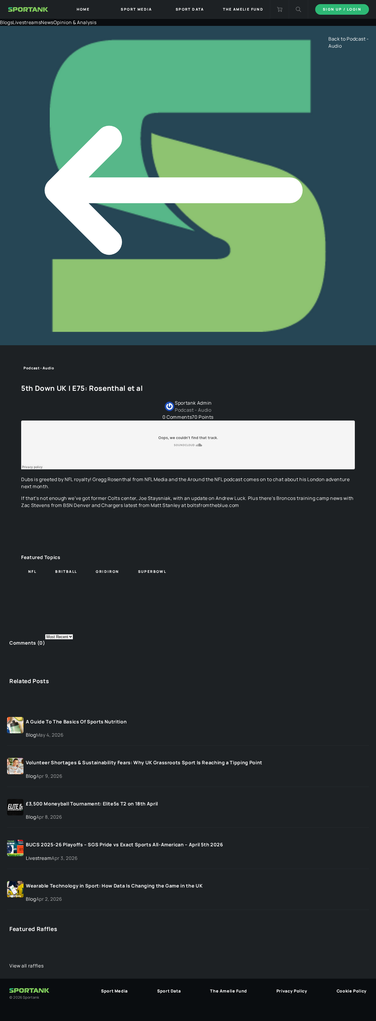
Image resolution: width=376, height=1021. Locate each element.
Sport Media (114, 991)
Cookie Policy (352, 991)
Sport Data (169, 991)
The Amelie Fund (228, 991)
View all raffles (26, 965)
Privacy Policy (291, 991)
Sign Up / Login (342, 9)
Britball (66, 571)
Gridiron (107, 571)
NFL (32, 571)
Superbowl (152, 571)
